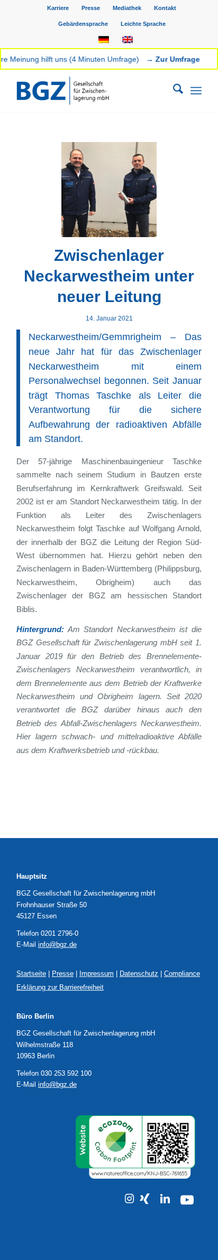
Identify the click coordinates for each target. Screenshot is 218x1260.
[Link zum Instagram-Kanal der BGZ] (129, 1198)
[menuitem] (58, 8)
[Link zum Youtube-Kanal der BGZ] (187, 1200)
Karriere (58, 8)
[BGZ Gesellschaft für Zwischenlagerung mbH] (90, 91)
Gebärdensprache (83, 24)
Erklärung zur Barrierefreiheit (60, 987)
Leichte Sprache (143, 24)
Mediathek (127, 8)
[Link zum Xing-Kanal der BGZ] (145, 1198)
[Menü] (196, 91)
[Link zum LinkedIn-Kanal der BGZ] (165, 1198)
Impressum (96, 973)
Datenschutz (139, 973)
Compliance (182, 973)
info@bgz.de (57, 944)
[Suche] (172, 91)
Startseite (31, 973)
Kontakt (165, 8)
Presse (90, 8)
